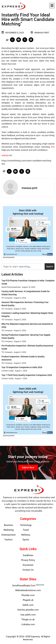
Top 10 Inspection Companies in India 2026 (21, 367)
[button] (52, 5)
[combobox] (23, 266)
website (5, 155)
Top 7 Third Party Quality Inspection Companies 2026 (26, 375)
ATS (53, 147)
